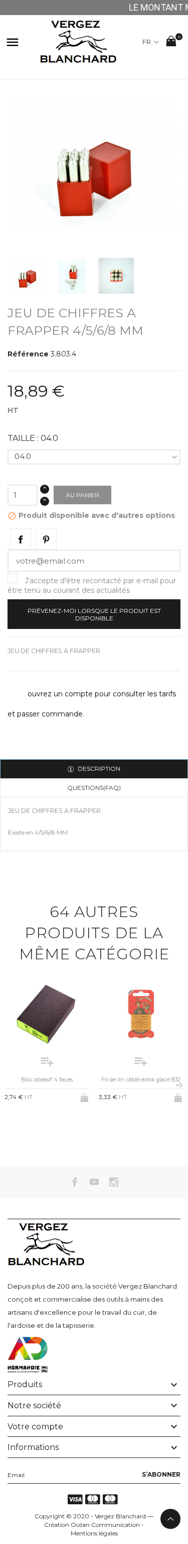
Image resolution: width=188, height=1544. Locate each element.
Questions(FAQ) (94, 787)
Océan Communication (105, 1524)
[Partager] (20, 539)
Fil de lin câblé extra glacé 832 (140, 1079)
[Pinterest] (46, 539)
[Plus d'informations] (55, 1123)
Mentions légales (94, 1533)
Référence (28, 353)
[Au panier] (85, 1096)
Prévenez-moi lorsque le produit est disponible (94, 614)
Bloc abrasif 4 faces (47, 1079)
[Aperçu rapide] (39, 1123)
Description (98, 768)
